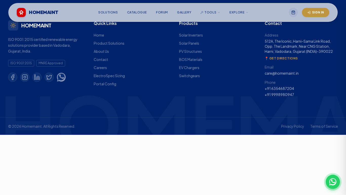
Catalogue (137, 12)
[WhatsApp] (61, 77)
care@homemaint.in (282, 73)
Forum (162, 12)
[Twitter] (49, 77)
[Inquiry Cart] (293, 12)
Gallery (184, 12)
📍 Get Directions (281, 58)
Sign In (318, 12)
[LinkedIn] (37, 77)
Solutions (108, 12)
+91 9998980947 (279, 94)
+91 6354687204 (279, 88)
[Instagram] (24, 77)
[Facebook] (12, 77)
